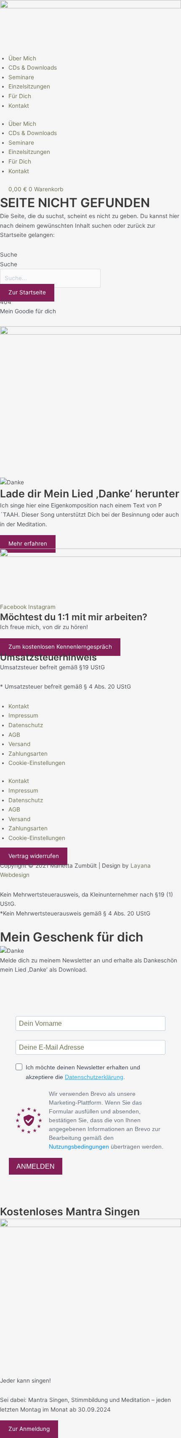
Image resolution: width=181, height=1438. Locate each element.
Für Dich (19, 96)
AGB (14, 734)
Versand (19, 744)
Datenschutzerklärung (94, 1077)
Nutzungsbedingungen (79, 1146)
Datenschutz (25, 725)
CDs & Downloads (32, 67)
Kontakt (18, 105)
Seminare (21, 77)
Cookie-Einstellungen (36, 762)
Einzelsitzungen (29, 86)
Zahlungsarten (28, 753)
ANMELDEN (35, 1166)
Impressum (23, 715)
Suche (8, 254)
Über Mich (22, 58)
